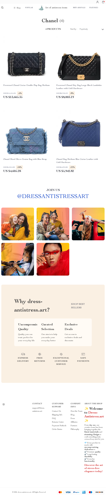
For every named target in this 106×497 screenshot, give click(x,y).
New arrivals (79, 8)
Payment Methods (59, 426)
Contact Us (56, 411)
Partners (74, 426)
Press (73, 418)
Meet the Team (76, 411)
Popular (29, 8)
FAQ (54, 418)
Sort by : (73, 29)
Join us (53, 190)
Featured (93, 8)
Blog (72, 415)
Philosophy (75, 429)
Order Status (57, 429)
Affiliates (74, 422)
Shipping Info (57, 415)
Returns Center (58, 422)
